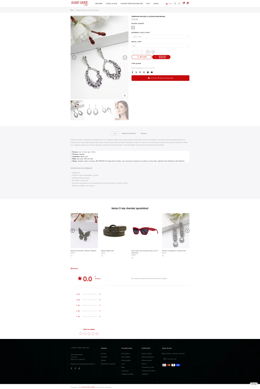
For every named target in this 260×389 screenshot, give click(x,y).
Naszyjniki (104, 357)
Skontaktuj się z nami (148, 367)
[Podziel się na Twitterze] (136, 72)
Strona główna (125, 353)
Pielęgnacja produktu (127, 374)
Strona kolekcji (125, 357)
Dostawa (144, 364)
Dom (72, 10)
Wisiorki (103, 360)
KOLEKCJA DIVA (111, 3)
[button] (169, 3)
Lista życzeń (124, 371)
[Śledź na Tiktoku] (79, 368)
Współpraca (145, 374)
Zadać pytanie (136, 63)
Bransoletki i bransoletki (108, 364)
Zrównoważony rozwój (148, 371)
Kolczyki (103, 353)
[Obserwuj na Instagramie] (75, 368)
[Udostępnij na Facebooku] (132, 72)
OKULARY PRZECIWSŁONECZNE (132, 3)
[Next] (125, 58)
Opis (115, 133)
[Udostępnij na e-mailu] (152, 72)
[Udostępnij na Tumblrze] (144, 72)
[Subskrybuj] (186, 359)
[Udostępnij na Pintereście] (140, 72)
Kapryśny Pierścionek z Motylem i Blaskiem (83, 251)
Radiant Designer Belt (107, 251)
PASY (148, 3)
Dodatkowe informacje (129, 133)
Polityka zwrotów (147, 360)
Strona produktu (126, 360)
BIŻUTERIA (98, 3)
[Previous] (74, 58)
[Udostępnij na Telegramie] (148, 72)
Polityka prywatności (148, 357)
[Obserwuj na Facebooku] (71, 368)
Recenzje (143, 133)
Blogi (123, 367)
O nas (123, 364)
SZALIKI (155, 3)
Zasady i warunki (147, 353)
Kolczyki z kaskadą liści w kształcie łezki (174, 251)
